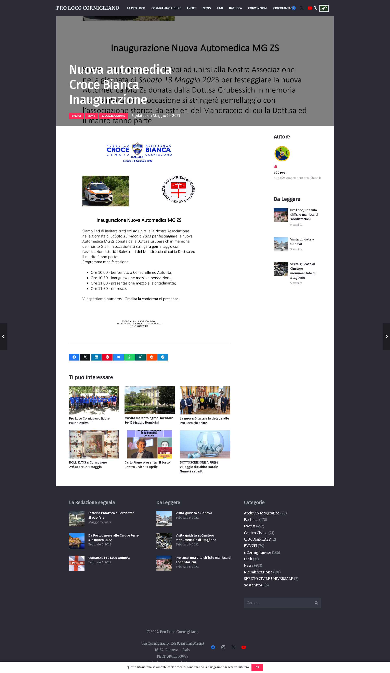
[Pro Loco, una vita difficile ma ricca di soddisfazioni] (164, 559)
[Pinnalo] (107, 357)
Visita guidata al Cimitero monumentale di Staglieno (302, 271)
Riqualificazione (258, 572)
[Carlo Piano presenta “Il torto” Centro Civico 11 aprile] (150, 433)
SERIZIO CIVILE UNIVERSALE (268, 578)
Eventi (249, 526)
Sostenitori (254, 585)
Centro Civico (256, 533)
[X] (302, 8)
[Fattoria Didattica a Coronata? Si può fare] (76, 514)
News (248, 565)
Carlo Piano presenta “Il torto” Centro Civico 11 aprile (148, 464)
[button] (315, 8)
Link (248, 559)
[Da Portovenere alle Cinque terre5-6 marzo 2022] (76, 536)
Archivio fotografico (262, 513)
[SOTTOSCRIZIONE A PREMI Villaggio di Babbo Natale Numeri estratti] (205, 433)
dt (275, 166)
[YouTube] (310, 8)
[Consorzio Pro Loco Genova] (76, 559)
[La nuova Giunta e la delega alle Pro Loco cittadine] (205, 389)
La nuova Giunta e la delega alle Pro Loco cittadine (204, 420)
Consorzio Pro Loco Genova (109, 558)
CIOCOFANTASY (257, 539)
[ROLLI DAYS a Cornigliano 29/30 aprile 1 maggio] (94, 433)
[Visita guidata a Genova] (164, 514)
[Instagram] (223, 647)
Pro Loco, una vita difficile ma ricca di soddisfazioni (304, 214)
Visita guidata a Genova (194, 513)
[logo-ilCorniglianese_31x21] (324, 8)
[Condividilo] (74, 357)
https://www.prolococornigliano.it (297, 178)
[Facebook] (213, 647)
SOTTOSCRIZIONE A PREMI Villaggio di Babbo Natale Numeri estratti (199, 466)
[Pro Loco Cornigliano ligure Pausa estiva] (94, 389)
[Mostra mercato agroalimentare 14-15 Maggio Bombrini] (150, 389)
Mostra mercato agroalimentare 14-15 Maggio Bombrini (149, 420)
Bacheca (251, 519)
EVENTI (250, 546)
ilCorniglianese (257, 552)
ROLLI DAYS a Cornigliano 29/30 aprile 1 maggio (88, 464)
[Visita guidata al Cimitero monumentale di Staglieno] (164, 536)
